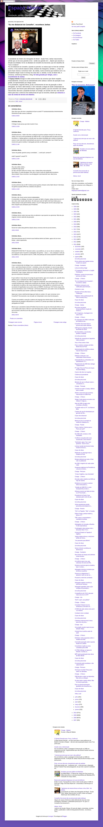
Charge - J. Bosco (80, 278)
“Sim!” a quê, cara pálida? (82, 600)
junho (77, 699)
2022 (75, 216)
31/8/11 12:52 (15, 176)
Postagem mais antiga (60, 322)
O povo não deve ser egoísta (83, 372)
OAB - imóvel (18, 101)
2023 (75, 214)
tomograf (50, 816)
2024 (75, 211)
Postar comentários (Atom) (20, 325)
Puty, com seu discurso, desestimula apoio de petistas (69, 763)
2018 (75, 226)
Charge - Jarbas (79, 305)
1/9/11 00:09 (15, 242)
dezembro (78, 246)
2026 (75, 206)
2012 (75, 241)
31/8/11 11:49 (15, 144)
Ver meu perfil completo (78, 26)
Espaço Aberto (25, 8)
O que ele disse (79, 300)
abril (76, 702)
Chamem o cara (79, 289)
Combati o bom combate (82, 613)
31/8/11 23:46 (15, 219)
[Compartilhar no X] (42, 99)
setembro (78, 254)
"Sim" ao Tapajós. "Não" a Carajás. (85, 511)
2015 (75, 234)
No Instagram (77, 35)
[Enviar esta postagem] (36, 99)
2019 (75, 224)
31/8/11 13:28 (15, 189)
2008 (75, 717)
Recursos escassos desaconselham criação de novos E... (83, 309)
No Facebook (77, 33)
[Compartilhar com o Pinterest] (45, 99)
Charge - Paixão (79, 424)
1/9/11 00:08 (15, 230)
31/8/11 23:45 (15, 207)
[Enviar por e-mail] (39, 99)
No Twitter (76, 39)
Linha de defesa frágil (81, 268)
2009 (75, 715)
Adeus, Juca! (77, 176)
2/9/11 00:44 (15, 314)
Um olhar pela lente (80, 259)
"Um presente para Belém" (82, 540)
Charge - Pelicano (80, 471)
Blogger (64, 816)
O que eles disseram (81, 415)
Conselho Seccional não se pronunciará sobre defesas (70, 798)
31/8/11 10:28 (15, 126)
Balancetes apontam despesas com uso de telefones (69, 780)
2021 (75, 219)
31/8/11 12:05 (15, 158)
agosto (77, 256)
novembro (78, 249)
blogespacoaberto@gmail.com (80, 190)
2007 (75, 720)
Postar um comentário (16, 318)
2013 (75, 239)
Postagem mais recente (15, 322)
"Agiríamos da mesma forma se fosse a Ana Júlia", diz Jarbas (86, 164)
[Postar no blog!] (40, 99)
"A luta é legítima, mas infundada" (84, 474)
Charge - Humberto (80, 265)
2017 (75, 229)
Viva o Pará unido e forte (82, 342)
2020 (75, 221)
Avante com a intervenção (80, 135)
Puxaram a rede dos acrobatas (83, 577)
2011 (75, 244)
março (77, 704)
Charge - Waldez (84, 121)
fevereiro (77, 707)
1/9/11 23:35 (15, 257)
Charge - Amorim (79, 508)
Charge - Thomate (80, 386)
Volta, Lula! (78, 693)
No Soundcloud (77, 37)
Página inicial (38, 322)
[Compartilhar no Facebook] (43, 99)
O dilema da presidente (81, 374)
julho (76, 697)
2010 (75, 712)
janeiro (77, 709)
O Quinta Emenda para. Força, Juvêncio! (66, 738)
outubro (77, 251)
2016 (75, 231)
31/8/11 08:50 (15, 115)
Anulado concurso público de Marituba (72, 771)
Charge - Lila (78, 597)
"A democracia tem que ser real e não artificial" (67, 755)
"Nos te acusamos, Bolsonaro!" (83, 85)
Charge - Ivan (79, 624)
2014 (75, 236)
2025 (75, 209)
